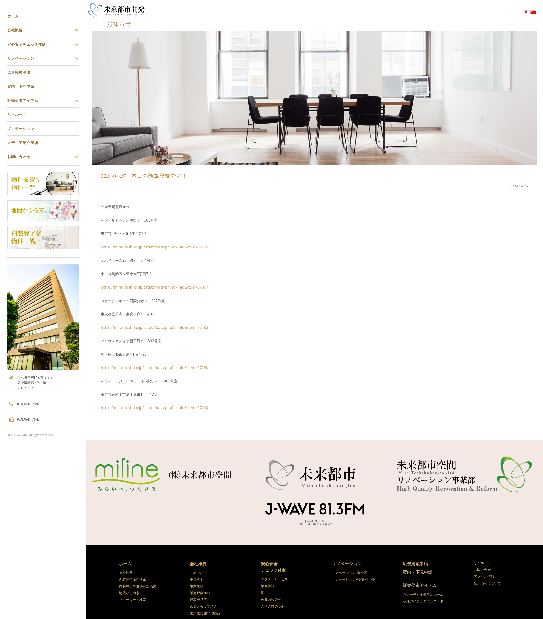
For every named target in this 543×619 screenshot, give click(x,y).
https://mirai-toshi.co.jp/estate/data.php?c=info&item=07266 (154, 407)
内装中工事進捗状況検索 (137, 586)
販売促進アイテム (420, 585)
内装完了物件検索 (132, 579)
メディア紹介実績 (22, 142)
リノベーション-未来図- (350, 572)
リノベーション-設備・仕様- (353, 579)
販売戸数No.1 (200, 593)
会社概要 (198, 563)
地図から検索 (129, 593)
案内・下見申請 (417, 572)
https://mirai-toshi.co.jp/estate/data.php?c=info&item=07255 (154, 247)
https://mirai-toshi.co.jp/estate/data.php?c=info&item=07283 (154, 327)
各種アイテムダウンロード (423, 601)
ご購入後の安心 (273, 606)
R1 (263, 593)
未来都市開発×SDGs (205, 613)
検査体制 (267, 586)
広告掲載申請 (415, 563)
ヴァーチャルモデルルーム (423, 594)
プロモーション (20, 128)
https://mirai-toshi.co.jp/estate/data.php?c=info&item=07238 (154, 367)
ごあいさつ (198, 572)
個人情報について (487, 583)
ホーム (125, 563)
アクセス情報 (484, 576)
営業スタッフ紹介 (203, 606)
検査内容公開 (271, 599)
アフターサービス (274, 579)
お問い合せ (482, 569)
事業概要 (196, 579)
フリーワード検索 (132, 600)
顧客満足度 (198, 600)
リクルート (482, 563)
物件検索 (126, 572)
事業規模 (196, 586)
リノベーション (347, 563)
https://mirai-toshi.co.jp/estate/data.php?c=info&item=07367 (154, 287)
